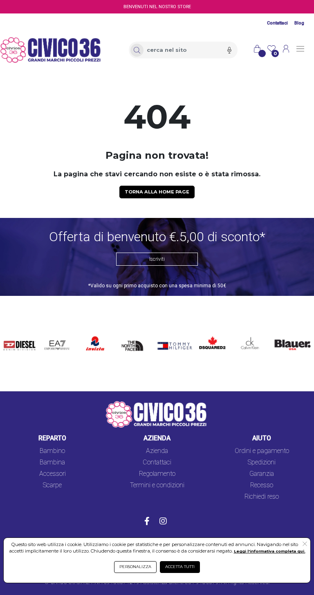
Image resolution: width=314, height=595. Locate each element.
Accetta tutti (180, 566)
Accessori (52, 473)
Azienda (157, 451)
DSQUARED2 (210, 334)
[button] (305, 544)
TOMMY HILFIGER (168, 339)
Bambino (52, 451)
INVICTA (95, 334)
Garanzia (261, 473)
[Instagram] (163, 522)
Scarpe (52, 485)
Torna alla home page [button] (157, 192)
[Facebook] (147, 522)
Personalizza (135, 566)
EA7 (52, 334)
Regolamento (157, 473)
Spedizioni (262, 462)
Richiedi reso (261, 496)
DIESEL (14, 334)
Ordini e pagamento (262, 451)
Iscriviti (157, 259)
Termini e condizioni (157, 485)
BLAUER (283, 334)
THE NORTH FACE (134, 343)
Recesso (261, 485)
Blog (299, 23)
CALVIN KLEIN (247, 339)
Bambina (52, 462)
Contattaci (277, 23)
